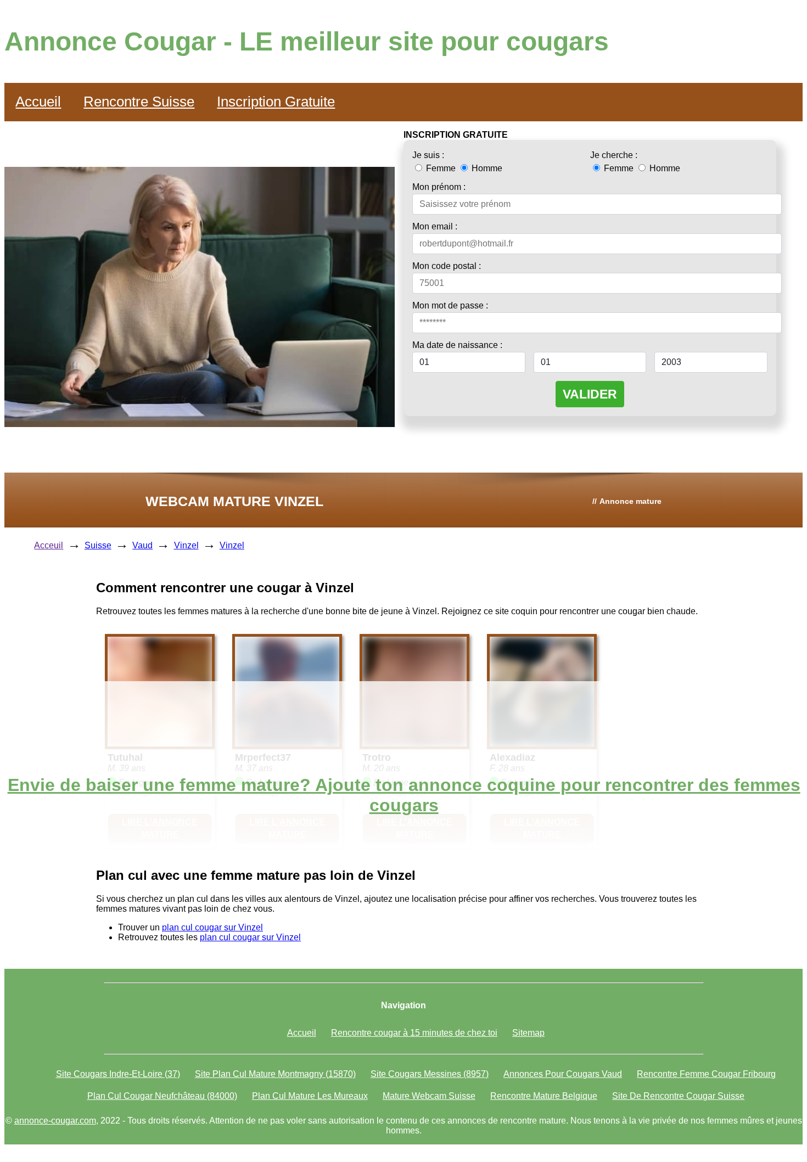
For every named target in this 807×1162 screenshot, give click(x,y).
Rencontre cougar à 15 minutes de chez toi (414, 1032)
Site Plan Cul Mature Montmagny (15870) (275, 1074)
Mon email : (434, 226)
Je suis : (428, 155)
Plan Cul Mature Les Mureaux (310, 1096)
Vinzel (186, 545)
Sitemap (528, 1032)
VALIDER (590, 394)
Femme (441, 168)
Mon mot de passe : (450, 305)
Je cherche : (613, 155)
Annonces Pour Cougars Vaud (562, 1074)
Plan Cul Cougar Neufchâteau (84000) (162, 1096)
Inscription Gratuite (276, 101)
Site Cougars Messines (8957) (430, 1074)
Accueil (38, 101)
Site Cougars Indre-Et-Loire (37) (118, 1074)
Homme (485, 168)
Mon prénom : (439, 187)
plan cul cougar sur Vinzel (212, 927)
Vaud (142, 545)
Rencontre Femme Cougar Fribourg (706, 1074)
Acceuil (48, 545)
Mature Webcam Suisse (429, 1096)
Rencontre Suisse (138, 101)
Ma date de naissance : (457, 345)
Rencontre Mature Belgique (543, 1096)
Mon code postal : (446, 266)
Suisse (98, 545)
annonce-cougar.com (55, 1120)
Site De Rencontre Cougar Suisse (678, 1096)
